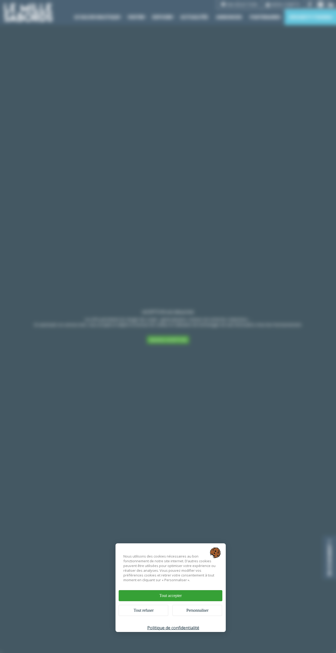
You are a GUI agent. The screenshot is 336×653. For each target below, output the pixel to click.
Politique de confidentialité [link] (173, 628)
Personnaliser (197, 610)
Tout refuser (144, 610)
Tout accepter (170, 595)
